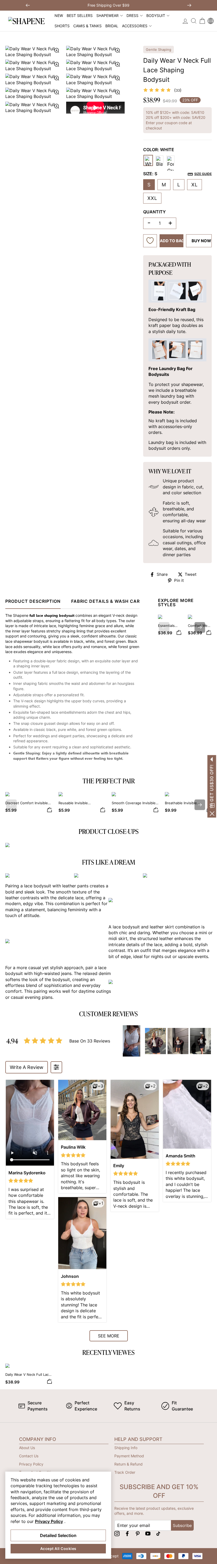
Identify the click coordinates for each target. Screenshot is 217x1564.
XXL (152, 198)
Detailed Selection (58, 1535)
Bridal (111, 26)
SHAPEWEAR (107, 15)
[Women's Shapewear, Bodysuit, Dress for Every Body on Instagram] (117, 1533)
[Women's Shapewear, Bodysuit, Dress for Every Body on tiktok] (158, 1533)
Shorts (62, 26)
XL (194, 184)
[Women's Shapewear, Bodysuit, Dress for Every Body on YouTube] (148, 1533)
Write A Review (26, 1067)
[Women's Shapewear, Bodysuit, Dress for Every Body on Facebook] (127, 1533)
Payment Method (129, 1456)
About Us (27, 1447)
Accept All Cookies (58, 1548)
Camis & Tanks (87, 26)
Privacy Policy (31, 1464)
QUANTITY (154, 211)
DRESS (132, 15)
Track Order (124, 1472)
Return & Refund (128, 1464)
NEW (59, 15)
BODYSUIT (155, 15)
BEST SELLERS (80, 15)
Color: (158, 149)
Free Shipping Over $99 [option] (108, 5)
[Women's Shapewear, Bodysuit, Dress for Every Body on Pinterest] (137, 1533)
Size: (177, 173)
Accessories (134, 26)
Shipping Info (125, 1447)
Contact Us (28, 1456)
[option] (65, 80)
